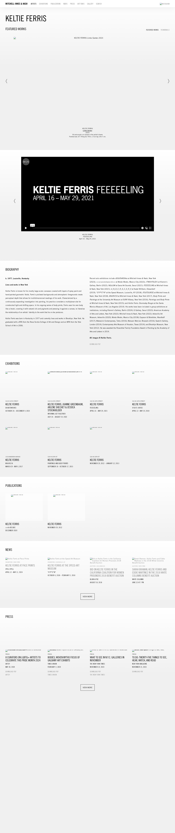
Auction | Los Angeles (97, 566)
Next (168, 81)
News (65, 4)
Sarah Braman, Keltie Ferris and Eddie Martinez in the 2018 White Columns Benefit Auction (149, 572)
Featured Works (152, 30)
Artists (33, 4)
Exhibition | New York (12, 562)
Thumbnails (165, 30)
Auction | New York (138, 566)
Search (99, 4)
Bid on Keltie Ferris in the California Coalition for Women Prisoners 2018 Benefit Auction (107, 572)
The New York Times (97, 675)
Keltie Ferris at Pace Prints (20, 565)
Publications (56, 4)
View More (87, 597)
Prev (6, 81)
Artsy (7, 675)
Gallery (90, 4)
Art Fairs (80, 4)
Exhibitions (43, 4)
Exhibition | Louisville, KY (56, 562)
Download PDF (95, 344)
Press (72, 4)
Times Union (52, 675)
